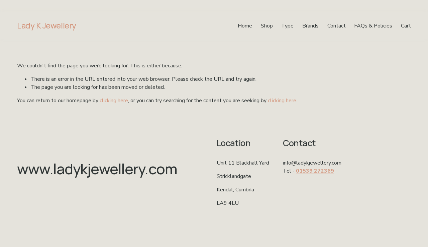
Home (245, 25)
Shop (267, 25)
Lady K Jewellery (46, 25)
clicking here (114, 100)
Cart (406, 25)
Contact (336, 25)
